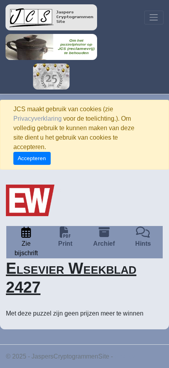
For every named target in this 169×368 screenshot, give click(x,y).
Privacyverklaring (37, 118)
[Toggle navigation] (153, 17)
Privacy (124, 356)
